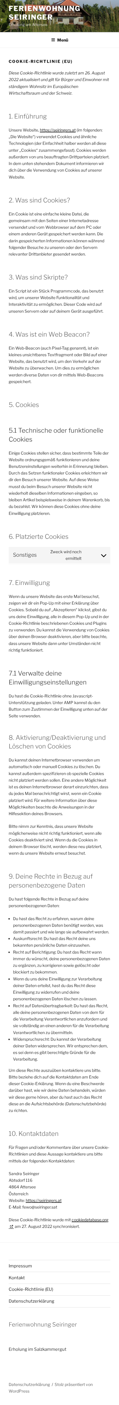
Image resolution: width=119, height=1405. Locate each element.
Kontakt (17, 1277)
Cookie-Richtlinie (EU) (31, 1289)
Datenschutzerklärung (31, 1301)
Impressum (20, 1266)
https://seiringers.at (58, 129)
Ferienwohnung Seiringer (45, 12)
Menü (62, 39)
